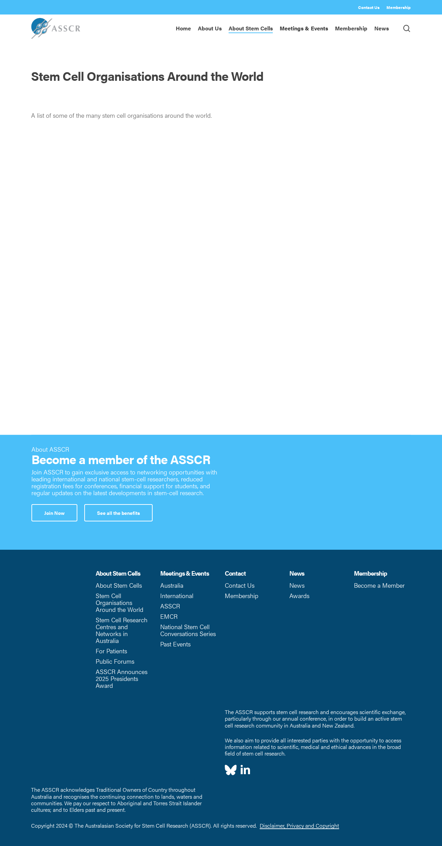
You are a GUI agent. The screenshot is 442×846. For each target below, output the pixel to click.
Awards (299, 595)
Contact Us (239, 585)
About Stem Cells (119, 585)
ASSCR (170, 606)
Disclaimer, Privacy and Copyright (299, 825)
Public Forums (115, 661)
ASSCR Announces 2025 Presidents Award (121, 678)
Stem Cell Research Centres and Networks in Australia (121, 630)
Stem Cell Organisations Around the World (119, 602)
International (176, 595)
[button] (54, 512)
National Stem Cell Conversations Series (188, 630)
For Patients (111, 650)
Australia (171, 585)
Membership (241, 595)
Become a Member (379, 585)
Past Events (175, 644)
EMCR (168, 616)
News (297, 585)
